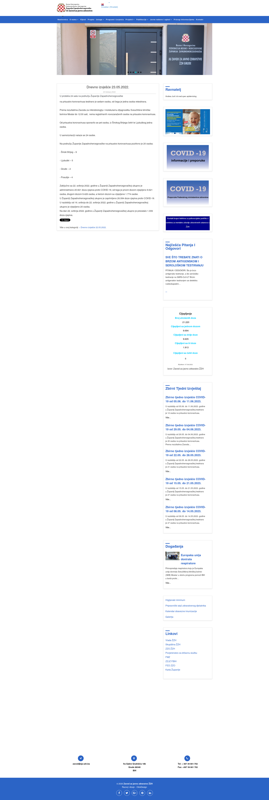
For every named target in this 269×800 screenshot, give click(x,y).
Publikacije (141, 19)
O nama (73, 19)
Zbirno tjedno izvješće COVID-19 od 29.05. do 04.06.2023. (185, 427)
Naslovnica (63, 19)
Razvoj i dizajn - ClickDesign (134, 787)
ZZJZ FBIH (171, 661)
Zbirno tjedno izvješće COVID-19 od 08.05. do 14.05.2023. (185, 509)
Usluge (99, 19)
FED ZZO (170, 665)
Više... (168, 417)
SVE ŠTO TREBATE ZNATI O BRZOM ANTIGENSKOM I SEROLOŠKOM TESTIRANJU (184, 261)
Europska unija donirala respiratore (191, 559)
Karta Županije (172, 669)
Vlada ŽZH (170, 640)
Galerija (169, 616)
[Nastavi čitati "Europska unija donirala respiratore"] (172, 556)
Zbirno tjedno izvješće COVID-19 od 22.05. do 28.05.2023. (185, 453)
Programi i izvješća (115, 19)
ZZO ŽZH (170, 648)
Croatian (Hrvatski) (109, 6)
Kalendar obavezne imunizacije (181, 611)
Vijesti (83, 19)
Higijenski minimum (175, 600)
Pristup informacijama (184, 19)
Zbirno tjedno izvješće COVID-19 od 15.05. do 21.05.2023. (185, 481)
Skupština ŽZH (172, 644)
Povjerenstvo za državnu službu (181, 652)
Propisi (91, 19)
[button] (128, 72)
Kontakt (199, 19)
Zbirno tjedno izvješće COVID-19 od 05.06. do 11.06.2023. (185, 399)
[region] (134, 49)
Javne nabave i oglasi (160, 19)
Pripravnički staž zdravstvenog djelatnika (185, 605)
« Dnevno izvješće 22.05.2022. (92, 227)
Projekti (129, 19)
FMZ (167, 657)
